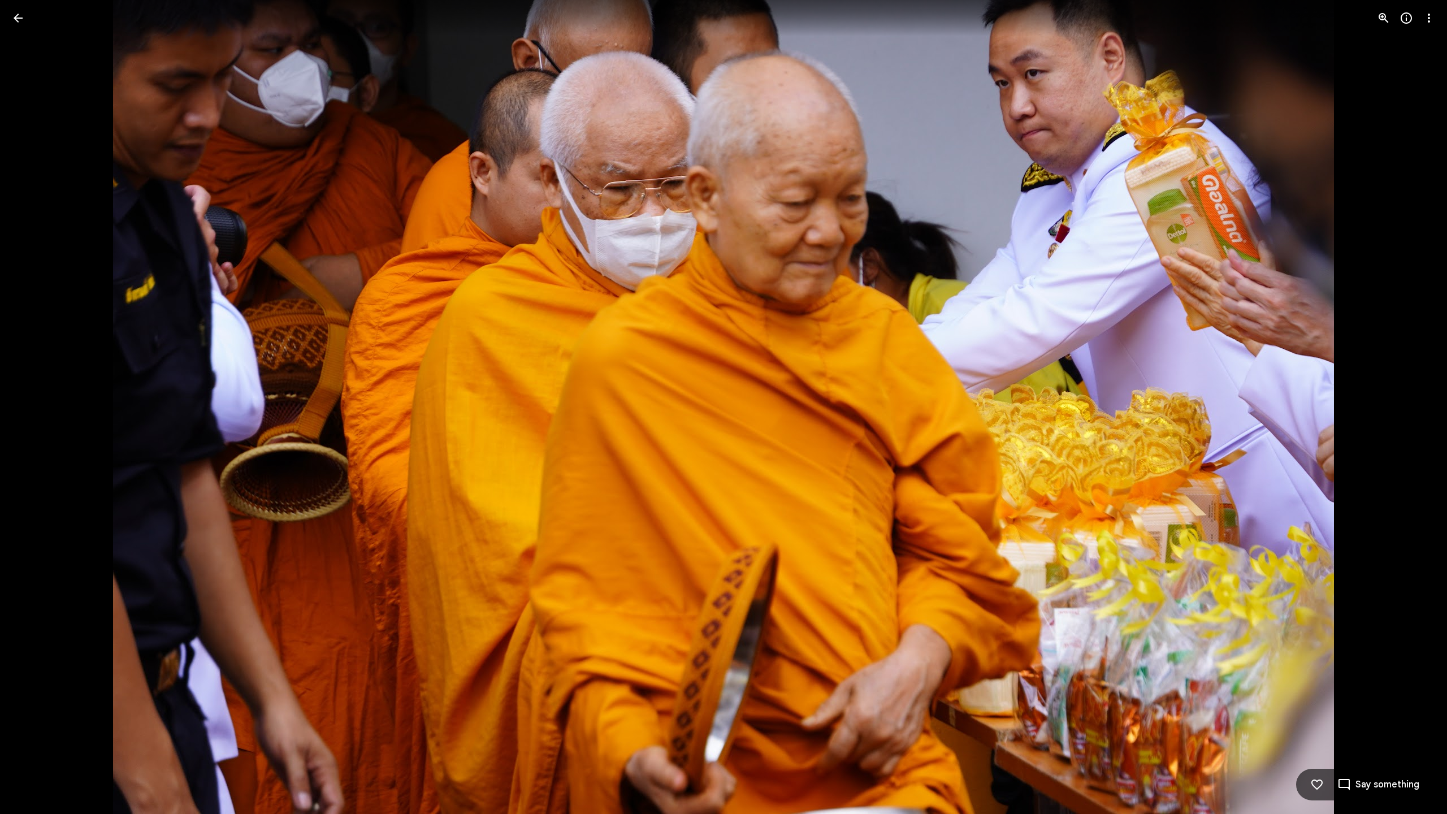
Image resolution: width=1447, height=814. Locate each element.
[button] (31, 407)
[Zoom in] (1383, 18)
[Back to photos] (18, 18)
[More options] (1429, 18)
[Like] (1317, 784)
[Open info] (1406, 18)
